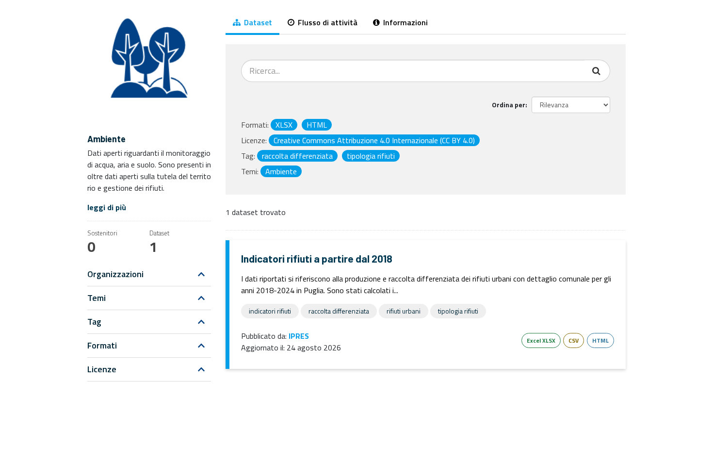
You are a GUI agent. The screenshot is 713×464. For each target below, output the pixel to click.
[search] (597, 71)
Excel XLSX (541, 340)
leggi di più (106, 207)
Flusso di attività (326, 22)
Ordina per (508, 104)
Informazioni (404, 22)
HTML (600, 340)
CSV (573, 340)
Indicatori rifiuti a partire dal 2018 (316, 258)
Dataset (257, 22)
